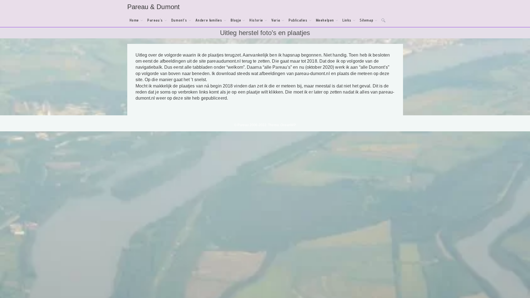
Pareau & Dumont (153, 6)
